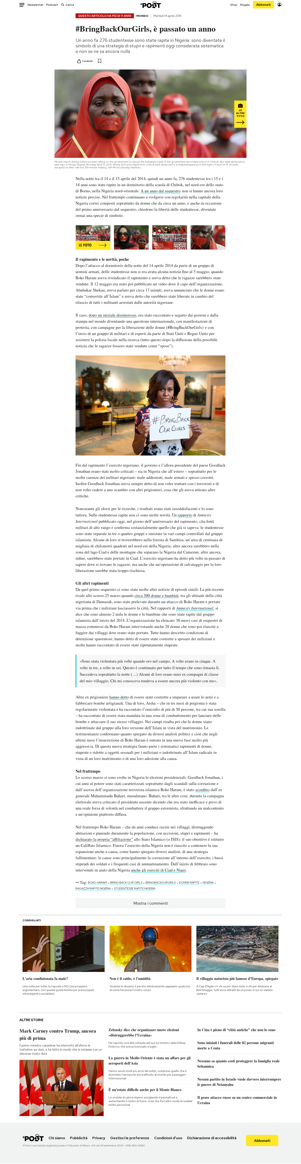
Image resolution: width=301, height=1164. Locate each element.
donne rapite (189, 882)
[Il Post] (150, 4)
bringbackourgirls (161, 882)
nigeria (208, 882)
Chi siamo (57, 1138)
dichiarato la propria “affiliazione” (104, 839)
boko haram (97, 882)
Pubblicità (78, 1138)
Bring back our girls (126, 882)
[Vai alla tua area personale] (279, 4)
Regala (245, 5)
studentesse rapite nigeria (134, 888)
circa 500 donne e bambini (157, 595)
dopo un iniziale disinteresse (112, 315)
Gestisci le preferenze (129, 1138)
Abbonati (263, 4)
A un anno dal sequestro (161, 191)
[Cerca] (62, 4)
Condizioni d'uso (168, 1138)
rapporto (185, 515)
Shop (233, 5)
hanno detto (119, 697)
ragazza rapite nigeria (93, 888)
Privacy (98, 1138)
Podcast (52, 5)
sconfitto (202, 789)
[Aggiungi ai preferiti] (99, 61)
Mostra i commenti (151, 903)
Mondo (142, 16)
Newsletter (35, 5)
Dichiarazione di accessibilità (211, 1138)
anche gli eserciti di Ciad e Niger (158, 870)
